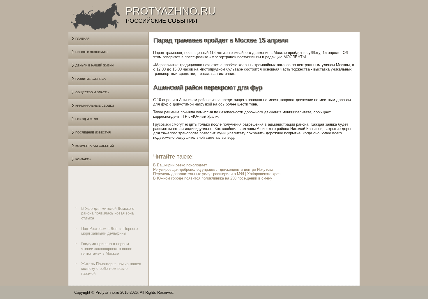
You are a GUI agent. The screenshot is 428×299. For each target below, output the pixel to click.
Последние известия (93, 132)
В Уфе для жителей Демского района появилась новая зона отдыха (107, 213)
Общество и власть (92, 92)
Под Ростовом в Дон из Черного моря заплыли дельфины (109, 230)
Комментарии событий (94, 145)
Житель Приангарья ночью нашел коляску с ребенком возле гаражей (111, 269)
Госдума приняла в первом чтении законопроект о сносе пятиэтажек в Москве (106, 249)
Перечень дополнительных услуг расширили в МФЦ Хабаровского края (216, 174)
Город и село (86, 119)
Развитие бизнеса (90, 78)
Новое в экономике (92, 52)
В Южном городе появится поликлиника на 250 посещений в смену (212, 178)
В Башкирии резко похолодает (180, 165)
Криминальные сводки (94, 105)
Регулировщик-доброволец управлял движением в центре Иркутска (213, 169)
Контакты (83, 159)
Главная (82, 38)
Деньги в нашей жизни (94, 65)
